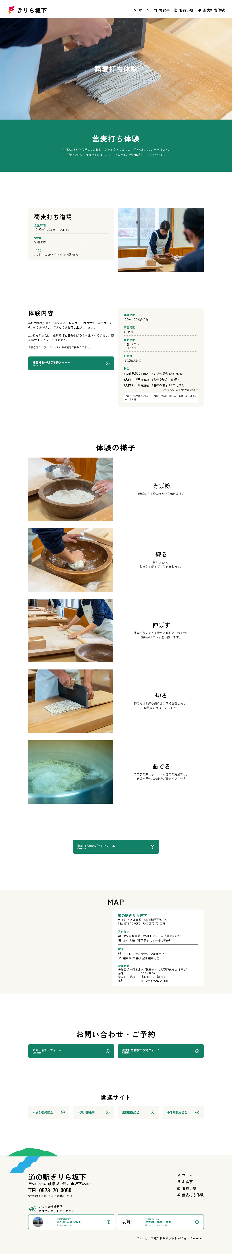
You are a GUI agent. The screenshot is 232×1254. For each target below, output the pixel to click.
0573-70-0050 (131, 923)
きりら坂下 (32, 10)
